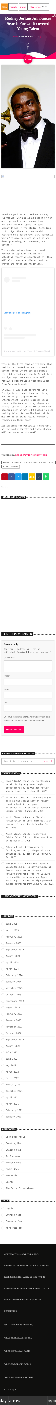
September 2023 (15, 1001)
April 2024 (12, 962)
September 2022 (15, 1039)
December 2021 (14, 1091)
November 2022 (14, 1026)
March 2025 (12, 930)
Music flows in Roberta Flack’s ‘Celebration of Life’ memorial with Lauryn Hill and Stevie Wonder (28, 820)
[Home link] (4, 6)
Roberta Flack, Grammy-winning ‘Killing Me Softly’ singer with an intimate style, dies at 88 (28, 850)
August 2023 (13, 1007)
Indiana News (13, 1162)
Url (6, 702)
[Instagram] (13, 1389)
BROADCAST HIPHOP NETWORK (21, 896)
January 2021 (13, 1116)
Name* (7, 676)
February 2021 (14, 1110)
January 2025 (13, 943)
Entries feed (13, 1215)
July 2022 (11, 1052)
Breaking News (12, 542)
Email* (7, 689)
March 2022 (12, 1078)
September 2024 (15, 949)
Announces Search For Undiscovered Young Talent (28, 462)
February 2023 (14, 1014)
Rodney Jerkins (11, 467)
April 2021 (12, 1097)
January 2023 (13, 1020)
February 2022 (14, 1084)
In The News (13, 1156)
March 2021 (12, 1104)
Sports (9, 1182)
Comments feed (14, 1221)
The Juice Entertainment (21, 1188)
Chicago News (13, 1150)
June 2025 (11, 924)
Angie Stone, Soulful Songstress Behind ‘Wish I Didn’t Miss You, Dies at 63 (29, 837)
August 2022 (13, 1046)
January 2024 (13, 981)
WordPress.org (14, 1228)
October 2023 (13, 994)
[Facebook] (15, 1389)
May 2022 (11, 1065)
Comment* (9, 658)
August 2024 (13, 956)
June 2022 (11, 1059)
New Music (11, 1175)
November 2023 (14, 988)
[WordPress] (8, 1389)
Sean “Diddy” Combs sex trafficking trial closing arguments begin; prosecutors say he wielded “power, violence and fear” (27, 550)
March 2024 (12, 969)
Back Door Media (13, 602)
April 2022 (12, 1072)
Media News (12, 1169)
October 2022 (13, 1033)
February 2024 (14, 975)
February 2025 (14, 937)
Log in (9, 1208)
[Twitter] (10, 1389)
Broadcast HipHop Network (31, 455)
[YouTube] (5, 1389)
